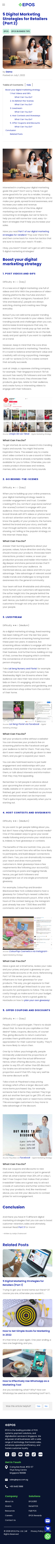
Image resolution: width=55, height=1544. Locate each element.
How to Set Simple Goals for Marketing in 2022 (26, 1332)
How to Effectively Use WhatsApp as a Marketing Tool (26, 1383)
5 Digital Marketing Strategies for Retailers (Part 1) (23, 1283)
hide (29, 84)
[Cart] (47, 1528)
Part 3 (21, 1227)
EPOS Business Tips (20, 31)
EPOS (6, 31)
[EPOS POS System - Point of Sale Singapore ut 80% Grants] (27, 5)
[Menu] (3, 4)
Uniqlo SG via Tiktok (19, 433)
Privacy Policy (37, 1531)
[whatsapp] (47, 1536)
